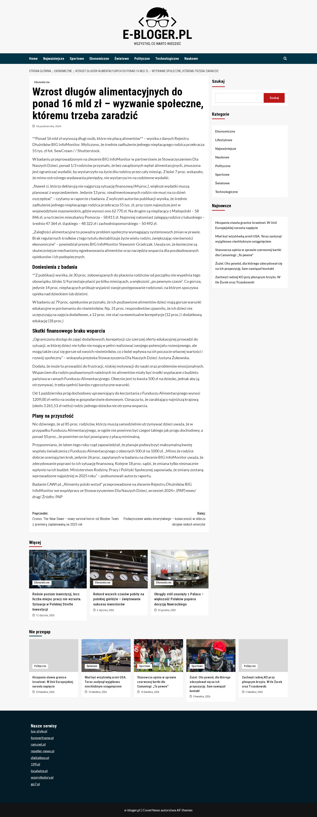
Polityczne (142, 59)
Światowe (122, 59)
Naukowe (191, 59)
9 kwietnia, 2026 (201, 696)
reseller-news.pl (42, 751)
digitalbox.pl (40, 757)
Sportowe (77, 59)
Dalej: (164, 518)
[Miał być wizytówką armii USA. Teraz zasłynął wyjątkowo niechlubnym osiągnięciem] (106, 655)
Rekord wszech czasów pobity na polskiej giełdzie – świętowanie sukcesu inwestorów (118, 599)
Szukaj (218, 81)
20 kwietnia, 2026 (45, 692)
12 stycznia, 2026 (45, 615)
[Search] (285, 58)
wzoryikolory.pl (42, 777)
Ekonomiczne (99, 59)
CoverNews (151, 810)
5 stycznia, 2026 (105, 610)
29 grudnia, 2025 (167, 610)
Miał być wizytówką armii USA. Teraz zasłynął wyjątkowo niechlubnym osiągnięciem (248, 238)
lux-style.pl (39, 731)
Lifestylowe (223, 140)
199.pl (35, 764)
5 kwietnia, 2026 (254, 692)
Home (33, 59)
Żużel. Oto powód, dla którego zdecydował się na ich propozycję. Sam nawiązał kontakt (248, 266)
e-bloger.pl (157, 34)
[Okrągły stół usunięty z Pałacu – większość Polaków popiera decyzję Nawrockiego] (180, 569)
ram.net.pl (38, 744)
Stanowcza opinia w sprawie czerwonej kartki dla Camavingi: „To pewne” (248, 252)
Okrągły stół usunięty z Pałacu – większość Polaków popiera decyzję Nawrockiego (179, 599)
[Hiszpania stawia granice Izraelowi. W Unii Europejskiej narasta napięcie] (53, 655)
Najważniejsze (53, 59)
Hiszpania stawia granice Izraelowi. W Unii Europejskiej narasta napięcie (246, 225)
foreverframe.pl (42, 738)
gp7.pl (35, 784)
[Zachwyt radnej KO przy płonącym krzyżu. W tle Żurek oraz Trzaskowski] (263, 655)
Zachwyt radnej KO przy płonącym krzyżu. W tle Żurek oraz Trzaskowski (248, 279)
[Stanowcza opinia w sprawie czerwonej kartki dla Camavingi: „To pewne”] (158, 655)
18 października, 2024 (48, 126)
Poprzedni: (75, 518)
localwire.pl (39, 771)
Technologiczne (167, 59)
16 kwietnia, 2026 (97, 692)
